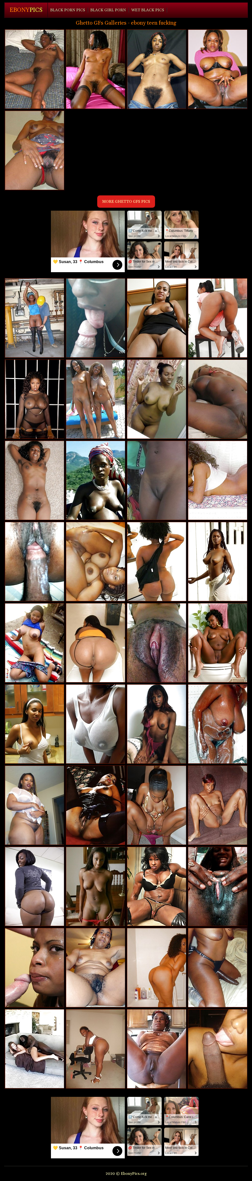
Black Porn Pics (67, 10)
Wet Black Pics (147, 10)
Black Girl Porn (108, 10)
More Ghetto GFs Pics (126, 201)
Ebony (26, 10)
